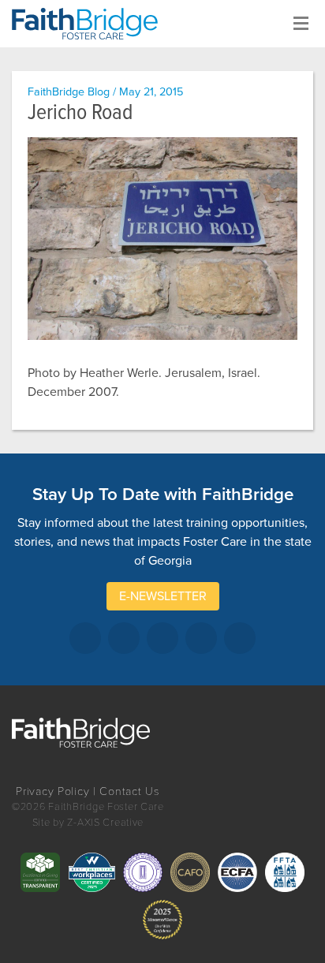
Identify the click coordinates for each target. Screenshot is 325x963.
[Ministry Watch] (162, 919)
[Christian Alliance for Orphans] (190, 872)
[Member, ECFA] (237, 872)
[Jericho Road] (162, 238)
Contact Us (129, 791)
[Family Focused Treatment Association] (284, 872)
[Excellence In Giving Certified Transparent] (40, 872)
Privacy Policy (52, 791)
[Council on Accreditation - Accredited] (142, 872)
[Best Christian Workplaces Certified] (91, 872)
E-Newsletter (163, 596)
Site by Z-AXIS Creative (88, 822)
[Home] (91, 23)
